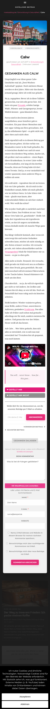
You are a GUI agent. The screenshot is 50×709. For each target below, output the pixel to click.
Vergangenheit (11, 252)
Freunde (21, 105)
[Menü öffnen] (25, 2)
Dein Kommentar (25, 456)
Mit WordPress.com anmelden (25, 486)
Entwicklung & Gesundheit (28, 12)
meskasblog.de (10, 12)
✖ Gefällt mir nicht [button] (18, 395)
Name (25, 497)
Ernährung (29, 309)
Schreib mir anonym (25, 451)
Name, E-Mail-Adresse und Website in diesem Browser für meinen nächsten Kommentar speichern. (26, 535)
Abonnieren (35, 417)
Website (25, 521)
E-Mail (24, 509)
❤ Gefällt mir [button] (14, 390)
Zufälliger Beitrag (25, 7)
